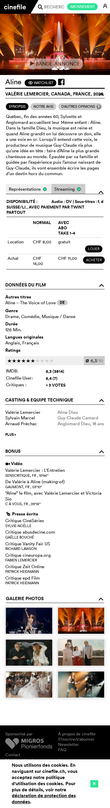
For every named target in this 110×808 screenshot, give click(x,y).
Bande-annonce (55, 64)
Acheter (94, 259)
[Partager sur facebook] (61, 82)
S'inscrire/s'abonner (76, 739)
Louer (93, 248)
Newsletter (68, 744)
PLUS (10, 434)
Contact (12, 754)
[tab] (17, 106)
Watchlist (40, 82)
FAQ (62, 749)
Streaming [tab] (65, 189)
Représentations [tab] (25, 189)
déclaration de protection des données (44, 798)
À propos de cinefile (77, 734)
